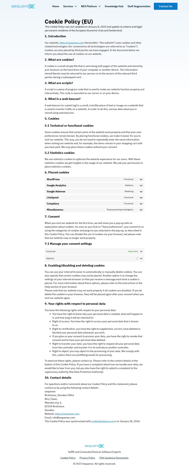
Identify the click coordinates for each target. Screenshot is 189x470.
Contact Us (165, 6)
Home (55, 6)
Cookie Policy (67, 457)
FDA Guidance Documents (114, 457)
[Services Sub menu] (75, 6)
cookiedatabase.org (102, 421)
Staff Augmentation (139, 6)
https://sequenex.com (71, 42)
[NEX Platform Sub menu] (99, 6)
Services (68, 6)
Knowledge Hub (114, 6)
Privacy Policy (87, 457)
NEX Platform (89, 6)
